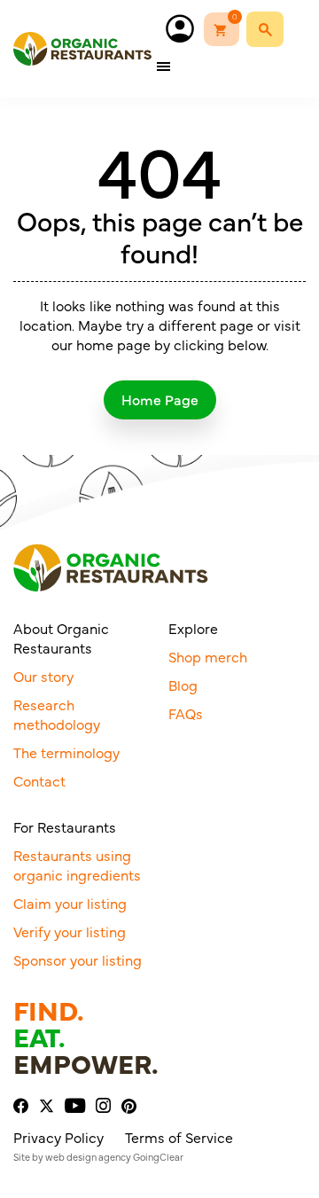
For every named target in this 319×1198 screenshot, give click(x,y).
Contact (39, 780)
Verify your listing (69, 931)
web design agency (88, 1157)
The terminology (66, 752)
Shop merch (207, 656)
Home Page (159, 399)
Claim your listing (70, 902)
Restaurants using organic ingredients (77, 864)
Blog (183, 684)
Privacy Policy (58, 1137)
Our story (43, 675)
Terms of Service (179, 1137)
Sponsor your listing (77, 959)
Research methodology (56, 713)
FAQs (185, 713)
